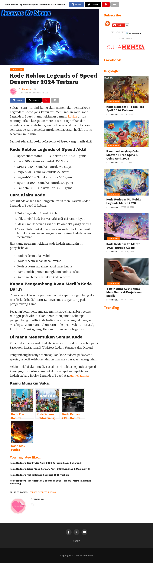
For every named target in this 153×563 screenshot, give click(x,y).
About (76, 541)
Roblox (72, 116)
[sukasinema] (126, 52)
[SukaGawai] (133, 33)
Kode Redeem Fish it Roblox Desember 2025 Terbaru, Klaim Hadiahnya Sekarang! (50, 482)
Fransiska (27, 89)
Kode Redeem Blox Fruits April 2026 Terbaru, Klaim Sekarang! (46, 463)
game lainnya (79, 375)
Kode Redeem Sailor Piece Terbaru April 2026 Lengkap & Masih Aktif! (50, 469)
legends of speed (38, 492)
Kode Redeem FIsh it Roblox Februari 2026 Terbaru (39, 475)
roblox (52, 492)
